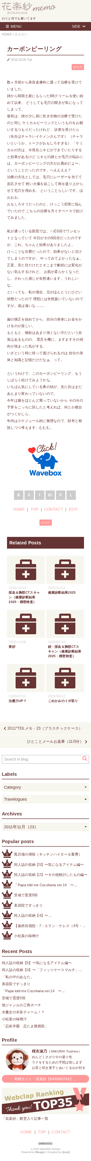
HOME (19, 509)
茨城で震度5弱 (25, 895)
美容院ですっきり (28, 905)
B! (50, 495)
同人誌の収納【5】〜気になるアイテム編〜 (49, 865)
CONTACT (53, 509)
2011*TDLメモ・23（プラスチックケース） (45, 728)
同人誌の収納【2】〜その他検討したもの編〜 (51, 875)
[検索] (85, 758)
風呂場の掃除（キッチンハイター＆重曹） (48, 854)
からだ (78, 67)
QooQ (66, 1152)
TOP (34, 509)
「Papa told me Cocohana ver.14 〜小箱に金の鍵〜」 (44, 885)
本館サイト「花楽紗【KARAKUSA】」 (45, 1079)
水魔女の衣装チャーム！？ (23, 1012)
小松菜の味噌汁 (26, 936)
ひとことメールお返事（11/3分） (55, 741)
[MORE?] (17, 1069)
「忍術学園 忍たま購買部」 (25, 1026)
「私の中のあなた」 (18, 977)
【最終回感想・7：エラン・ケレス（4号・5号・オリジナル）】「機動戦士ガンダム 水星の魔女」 (49, 926)
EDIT (73, 509)
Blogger (40, 1152)
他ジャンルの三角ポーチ (21, 1005)
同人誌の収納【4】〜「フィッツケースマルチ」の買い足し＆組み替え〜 (46, 915)
